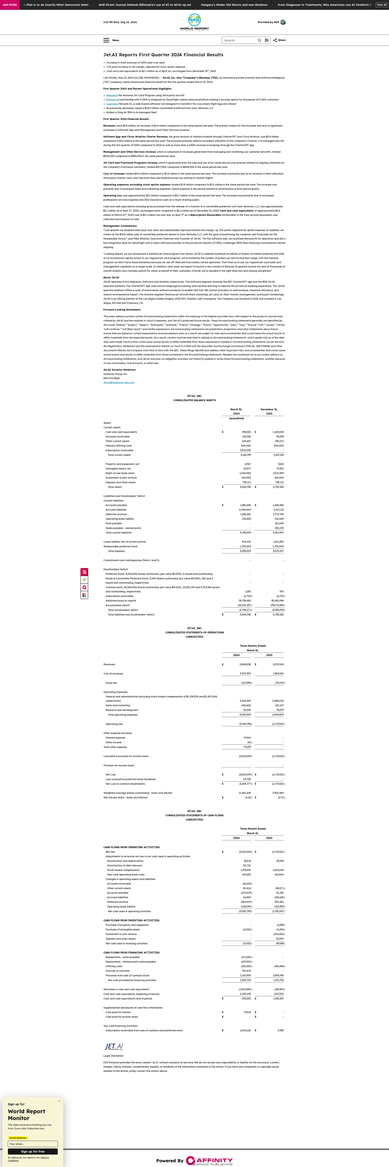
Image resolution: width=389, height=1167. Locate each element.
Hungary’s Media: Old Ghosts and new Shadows (234, 5)
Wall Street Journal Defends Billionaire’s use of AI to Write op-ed (145, 5)
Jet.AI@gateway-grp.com (118, 382)
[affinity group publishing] (84, 587)
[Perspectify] (84, 580)
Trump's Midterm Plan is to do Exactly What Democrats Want (45, 5)
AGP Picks (10, 4)
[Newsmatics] (84, 595)
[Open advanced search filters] (266, 40)
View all (381, 4)
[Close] (59, 1101)
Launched (112, 103)
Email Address (17, 1137)
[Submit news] (84, 572)
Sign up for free (33, 1151)
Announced (113, 99)
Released (112, 95)
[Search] (259, 40)
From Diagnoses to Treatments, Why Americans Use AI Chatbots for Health (331, 5)
